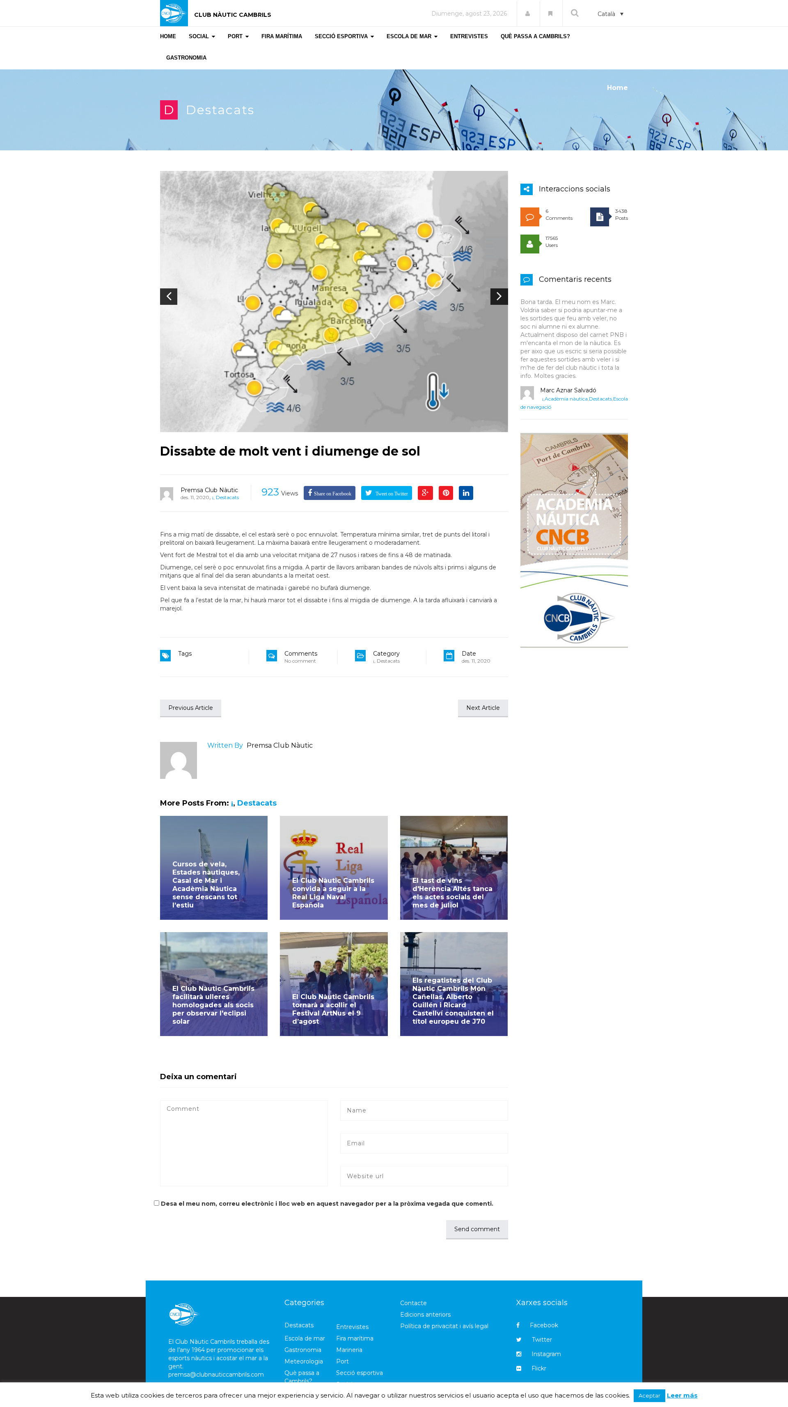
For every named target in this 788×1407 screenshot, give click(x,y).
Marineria (349, 1350)
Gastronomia (302, 1350)
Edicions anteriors (425, 1314)
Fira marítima (354, 1338)
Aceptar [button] (649, 1395)
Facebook (544, 1325)
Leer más (682, 1395)
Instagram (546, 1354)
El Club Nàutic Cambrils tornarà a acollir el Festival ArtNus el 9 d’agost (333, 1009)
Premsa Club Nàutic (209, 490)
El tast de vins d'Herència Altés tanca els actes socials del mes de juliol (452, 893)
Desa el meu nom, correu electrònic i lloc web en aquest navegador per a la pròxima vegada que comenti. (327, 1203)
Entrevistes (352, 1327)
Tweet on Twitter (391, 493)
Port (342, 1361)
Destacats (220, 109)
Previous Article (190, 708)
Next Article (483, 708)
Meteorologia (303, 1361)
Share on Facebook (332, 493)
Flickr (538, 1368)
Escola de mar (304, 1338)
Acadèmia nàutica (566, 399)
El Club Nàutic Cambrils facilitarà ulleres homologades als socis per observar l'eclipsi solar (213, 1005)
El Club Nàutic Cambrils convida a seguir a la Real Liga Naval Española (333, 893)
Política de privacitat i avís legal (444, 1326)
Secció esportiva (359, 1373)
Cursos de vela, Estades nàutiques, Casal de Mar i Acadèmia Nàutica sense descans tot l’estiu (206, 884)
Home (617, 88)
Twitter (542, 1339)
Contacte (413, 1303)
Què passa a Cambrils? (301, 1377)
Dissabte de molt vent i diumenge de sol (290, 451)
